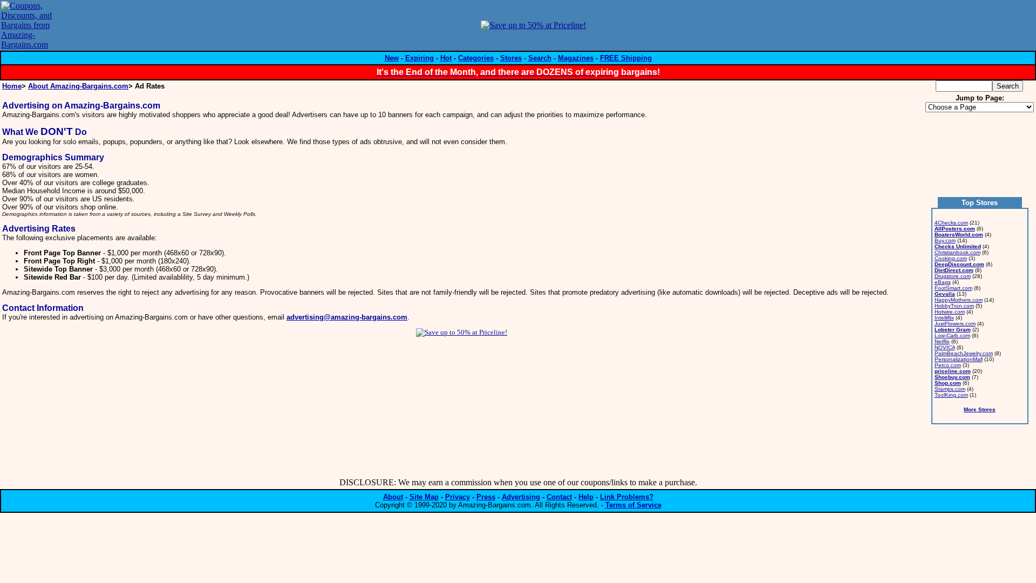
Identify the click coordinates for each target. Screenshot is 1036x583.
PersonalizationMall (959, 359)
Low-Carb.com (952, 335)
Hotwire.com (950, 312)
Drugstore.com (953, 276)
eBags (943, 282)
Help (586, 497)
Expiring (419, 58)
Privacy (457, 497)
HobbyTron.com (954, 306)
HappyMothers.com (959, 300)
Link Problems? (626, 497)
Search (539, 58)
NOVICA (945, 347)
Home (12, 86)
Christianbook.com (957, 252)
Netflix (942, 341)
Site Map (424, 497)
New (392, 58)
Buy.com (945, 240)
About (393, 497)
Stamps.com (950, 389)
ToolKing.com (951, 395)
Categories (476, 58)
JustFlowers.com (955, 324)
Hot (446, 58)
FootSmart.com (953, 288)
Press (485, 497)
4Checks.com (951, 223)
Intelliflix (944, 318)
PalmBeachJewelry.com (964, 353)
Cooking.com (951, 258)
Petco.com (948, 365)
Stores (511, 58)
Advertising (521, 497)
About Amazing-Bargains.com (78, 86)
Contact (559, 497)
